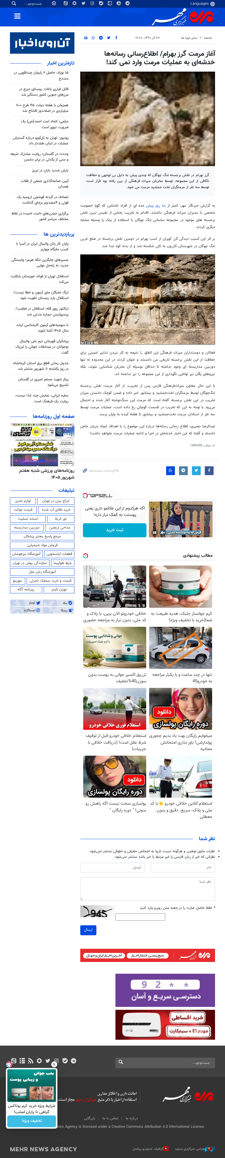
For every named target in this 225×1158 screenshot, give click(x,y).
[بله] (65, 1061)
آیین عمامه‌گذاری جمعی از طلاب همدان (45, 184)
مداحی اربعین (59, 528)
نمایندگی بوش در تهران (30, 563)
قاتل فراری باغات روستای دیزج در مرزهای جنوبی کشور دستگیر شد (44, 92)
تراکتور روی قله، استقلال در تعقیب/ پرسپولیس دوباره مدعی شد (42, 311)
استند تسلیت (28, 519)
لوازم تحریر (23, 501)
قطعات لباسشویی (59, 554)
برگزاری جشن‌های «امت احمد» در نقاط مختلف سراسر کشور (40, 216)
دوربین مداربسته (27, 528)
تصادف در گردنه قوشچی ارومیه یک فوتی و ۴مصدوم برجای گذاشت (43, 200)
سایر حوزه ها (189, 38)
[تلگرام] (73, 1061)
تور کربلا (61, 519)
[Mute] (162, 532)
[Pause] (154, 532)
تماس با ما (110, 1118)
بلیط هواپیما (63, 563)
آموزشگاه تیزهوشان (26, 554)
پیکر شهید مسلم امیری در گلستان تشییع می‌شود (43, 382)
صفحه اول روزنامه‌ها (53, 417)
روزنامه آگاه (26, 589)
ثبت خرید (114, 530)
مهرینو (17, 581)
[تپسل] (85, 496)
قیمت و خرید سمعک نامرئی (50, 581)
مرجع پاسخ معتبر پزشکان (42, 536)
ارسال (88, 930)
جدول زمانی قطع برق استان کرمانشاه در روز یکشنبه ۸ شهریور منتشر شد (41, 366)
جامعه (208, 38)
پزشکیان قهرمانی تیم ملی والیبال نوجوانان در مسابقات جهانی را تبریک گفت (42, 346)
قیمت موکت (23, 510)
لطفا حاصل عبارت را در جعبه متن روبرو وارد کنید (177, 908)
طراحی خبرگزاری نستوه (189, 1149)
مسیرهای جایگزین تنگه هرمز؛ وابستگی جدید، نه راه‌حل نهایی (40, 263)
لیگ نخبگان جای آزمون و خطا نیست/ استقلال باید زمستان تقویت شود (41, 295)
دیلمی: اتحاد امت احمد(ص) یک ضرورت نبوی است (45, 124)
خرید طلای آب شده (56, 510)
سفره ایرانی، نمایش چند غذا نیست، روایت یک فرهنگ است (42, 398)
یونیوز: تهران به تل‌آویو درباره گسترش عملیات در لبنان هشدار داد (41, 140)
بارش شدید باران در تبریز (50, 170)
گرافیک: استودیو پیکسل (147, 1149)
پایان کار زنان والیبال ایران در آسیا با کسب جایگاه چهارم (42, 246)
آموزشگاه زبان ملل (42, 572)
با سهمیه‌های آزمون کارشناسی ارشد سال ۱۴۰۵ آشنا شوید (42, 328)
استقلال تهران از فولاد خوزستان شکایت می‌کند (40, 279)
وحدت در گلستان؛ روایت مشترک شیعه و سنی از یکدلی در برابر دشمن (39, 157)
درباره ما (132, 1118)
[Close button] (54, 1064)
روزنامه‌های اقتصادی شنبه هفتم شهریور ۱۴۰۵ (45, 474)
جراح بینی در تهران (55, 501)
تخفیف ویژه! (32, 1121)
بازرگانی (89, 1118)
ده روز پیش (155, 206)
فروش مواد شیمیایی (42, 545)
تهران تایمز (59, 589)
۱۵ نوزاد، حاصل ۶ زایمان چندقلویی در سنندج (41, 75)
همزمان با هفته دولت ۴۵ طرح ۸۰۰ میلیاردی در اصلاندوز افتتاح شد (42, 108)
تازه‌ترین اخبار (60, 63)
